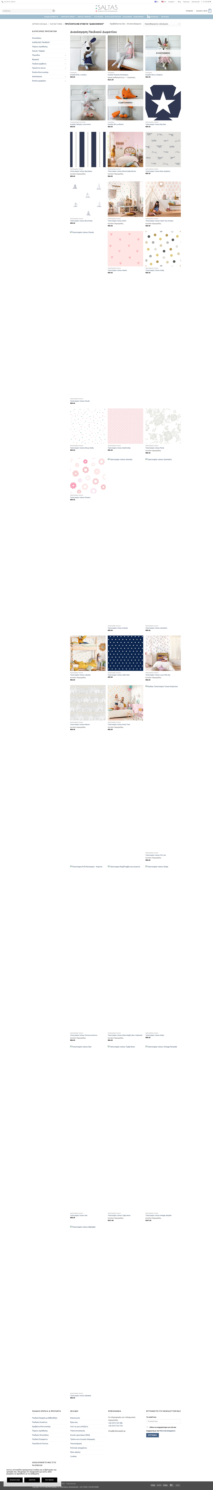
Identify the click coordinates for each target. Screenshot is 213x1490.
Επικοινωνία (195, 1)
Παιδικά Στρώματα (40, 1439)
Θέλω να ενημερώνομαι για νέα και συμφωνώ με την (161, 1429)
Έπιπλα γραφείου (39, 81)
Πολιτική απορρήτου (78, 1448)
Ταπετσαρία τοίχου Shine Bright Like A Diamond (125, 1035)
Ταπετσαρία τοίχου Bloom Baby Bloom (122, 171)
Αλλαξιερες (127, 16)
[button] (189, 11)
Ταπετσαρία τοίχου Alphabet (80, 1396)
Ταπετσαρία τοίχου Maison (80, 724)
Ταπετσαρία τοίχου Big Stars (155, 124)
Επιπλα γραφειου (84, 16)
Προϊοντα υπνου (68, 16)
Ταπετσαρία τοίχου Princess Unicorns (83, 1035)
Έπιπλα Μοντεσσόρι (40, 72)
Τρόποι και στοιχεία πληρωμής (82, 1439)
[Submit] (53, 11)
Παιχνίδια (36, 55)
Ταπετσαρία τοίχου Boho (117, 221)
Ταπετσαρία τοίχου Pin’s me (155, 855)
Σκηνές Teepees (38, 51)
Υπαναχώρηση (76, 1444)
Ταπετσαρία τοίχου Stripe (154, 1035)
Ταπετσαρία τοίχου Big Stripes (81, 171)
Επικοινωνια (71, 1483)
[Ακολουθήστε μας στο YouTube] (210, 2)
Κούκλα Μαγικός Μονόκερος (118, 75)
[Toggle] (65, 55)
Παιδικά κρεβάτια (39, 64)
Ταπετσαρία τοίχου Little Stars (119, 675)
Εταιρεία (171, 1)
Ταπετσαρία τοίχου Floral (154, 448)
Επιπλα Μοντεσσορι (113, 16)
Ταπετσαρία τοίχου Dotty (154, 270)
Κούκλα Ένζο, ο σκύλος (78, 75)
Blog (179, 1)
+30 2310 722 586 (115, 1423)
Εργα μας (165, 16)
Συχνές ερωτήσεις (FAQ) (80, 1435)
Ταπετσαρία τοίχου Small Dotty (119, 448)
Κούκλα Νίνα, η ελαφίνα (154, 75)
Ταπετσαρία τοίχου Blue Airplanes (157, 171)
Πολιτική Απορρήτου (167, 1431)
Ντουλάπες (36, 38)
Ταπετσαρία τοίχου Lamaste (80, 675)
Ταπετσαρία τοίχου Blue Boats (81, 221)
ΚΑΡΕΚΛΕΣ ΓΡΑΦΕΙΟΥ (41, 42)
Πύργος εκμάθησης (40, 47)
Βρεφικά (35, 59)
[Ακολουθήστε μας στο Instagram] (204, 2)
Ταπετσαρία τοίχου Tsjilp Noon (119, 1215)
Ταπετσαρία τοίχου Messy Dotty (82, 448)
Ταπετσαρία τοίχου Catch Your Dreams (159, 221)
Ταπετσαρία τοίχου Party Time (119, 724)
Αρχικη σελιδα (39, 24)
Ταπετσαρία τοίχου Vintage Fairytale (158, 1215)
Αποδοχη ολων (15, 1480)
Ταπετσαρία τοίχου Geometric (156, 628)
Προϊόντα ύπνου (39, 68)
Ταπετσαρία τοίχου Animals (118, 628)
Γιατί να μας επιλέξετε (79, 1426)
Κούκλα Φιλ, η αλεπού (115, 124)
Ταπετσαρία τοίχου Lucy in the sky (157, 675)
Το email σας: (151, 1417)
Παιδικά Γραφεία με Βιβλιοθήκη (44, 1418)
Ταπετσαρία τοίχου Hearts (117, 270)
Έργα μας (186, 1)
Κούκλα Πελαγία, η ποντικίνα (80, 124)
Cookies (73, 1456)
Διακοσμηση (138, 16)
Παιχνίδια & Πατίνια (40, 1444)
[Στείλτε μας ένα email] (206, 2)
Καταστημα (56, 24)
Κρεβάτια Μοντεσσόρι (41, 1426)
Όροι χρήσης (75, 1452)
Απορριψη (32, 1480)
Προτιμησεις (49, 1480)
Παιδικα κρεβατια (51, 16)
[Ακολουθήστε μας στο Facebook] (201, 2)
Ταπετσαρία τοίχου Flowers (80, 497)
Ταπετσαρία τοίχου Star (78, 1215)
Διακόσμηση (37, 76)
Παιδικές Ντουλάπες (40, 1435)
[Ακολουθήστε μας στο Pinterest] (208, 2)
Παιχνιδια (154, 16)
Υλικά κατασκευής (77, 1431)
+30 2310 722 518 (115, 1426)
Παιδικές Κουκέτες (39, 1422)
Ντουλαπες (98, 16)
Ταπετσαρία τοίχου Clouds (80, 401)
